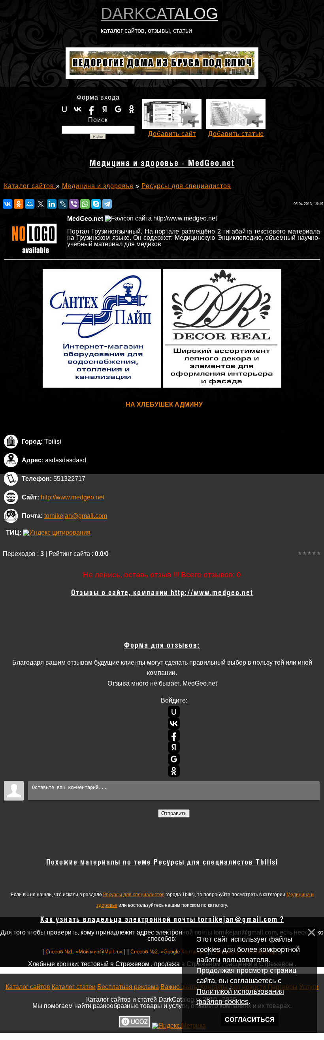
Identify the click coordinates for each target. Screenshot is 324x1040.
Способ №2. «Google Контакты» (168, 952)
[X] (40, 204)
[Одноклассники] (18, 204)
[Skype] (96, 204)
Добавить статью (236, 133)
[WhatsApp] (85, 204)
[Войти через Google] (118, 109)
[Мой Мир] (29, 204)
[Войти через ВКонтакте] (78, 109)
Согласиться (250, 1019)
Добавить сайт (172, 133)
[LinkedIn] (52, 204)
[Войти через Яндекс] (105, 109)
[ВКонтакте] (7, 204)
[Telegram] (107, 204)
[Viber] (74, 204)
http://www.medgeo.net (72, 497)
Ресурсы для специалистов (133, 894)
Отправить (173, 813)
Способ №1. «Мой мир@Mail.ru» (83, 952)
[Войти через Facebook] (91, 109)
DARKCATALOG (159, 13)
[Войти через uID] (64, 109)
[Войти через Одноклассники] (132, 109)
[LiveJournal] (63, 204)
